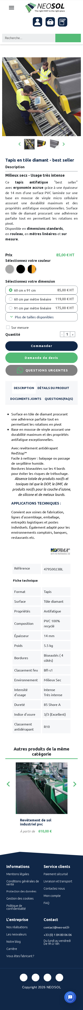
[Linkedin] (47, 977)
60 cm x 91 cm (25, 290)
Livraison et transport (58, 881)
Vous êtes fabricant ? (20, 956)
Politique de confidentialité (16, 907)
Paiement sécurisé (56, 874)
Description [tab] (24, 388)
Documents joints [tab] (25, 399)
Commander (41, 346)
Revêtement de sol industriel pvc (35, 822)
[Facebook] (23, 977)
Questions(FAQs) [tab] (59, 399)
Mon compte (52, 895)
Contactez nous (54, 888)
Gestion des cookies (20, 898)
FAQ (46, 903)
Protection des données (21, 891)
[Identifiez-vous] (37, 22)
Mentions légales (17, 874)
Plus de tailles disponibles (31, 317)
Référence (22, 568)
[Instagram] (59, 977)
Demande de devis (41, 358)
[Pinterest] (35, 977)
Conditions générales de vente (22, 883)
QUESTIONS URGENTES (47, 370)
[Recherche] (68, 38)
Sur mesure (20, 327)
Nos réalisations (17, 927)
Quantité (12, 334)
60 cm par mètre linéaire (32, 299)
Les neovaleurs (16, 934)
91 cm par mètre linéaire (32, 308)
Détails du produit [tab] (53, 388)
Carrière (11, 949)
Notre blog (13, 941)
